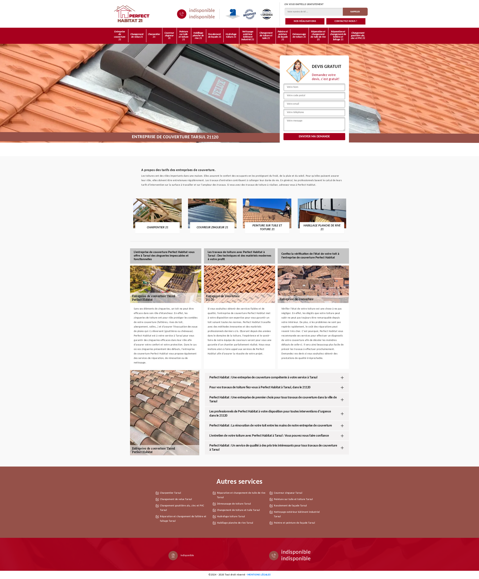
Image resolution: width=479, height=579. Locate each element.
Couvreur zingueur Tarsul (288, 493)
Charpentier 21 (154, 35)
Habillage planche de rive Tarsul (235, 523)
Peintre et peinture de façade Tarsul (294, 523)
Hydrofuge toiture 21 (231, 35)
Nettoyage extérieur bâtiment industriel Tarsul (297, 514)
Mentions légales (259, 574)
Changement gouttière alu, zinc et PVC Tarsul (182, 508)
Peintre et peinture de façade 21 (283, 35)
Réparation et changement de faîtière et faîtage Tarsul (183, 518)
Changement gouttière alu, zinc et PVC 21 (358, 36)
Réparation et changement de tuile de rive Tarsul (241, 495)
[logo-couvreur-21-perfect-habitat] (131, 14)
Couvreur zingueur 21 (169, 36)
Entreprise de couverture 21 (119, 35)
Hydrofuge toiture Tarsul (231, 516)
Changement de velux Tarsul (176, 499)
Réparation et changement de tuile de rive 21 (318, 35)
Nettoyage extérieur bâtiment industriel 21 (247, 35)
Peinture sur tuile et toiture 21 (183, 35)
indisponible (202, 11)
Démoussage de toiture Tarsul (234, 503)
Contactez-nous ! (346, 21)
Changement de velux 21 (137, 35)
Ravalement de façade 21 (214, 35)
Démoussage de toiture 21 (299, 35)
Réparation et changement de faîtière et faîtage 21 (338, 35)
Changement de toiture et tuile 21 (266, 36)
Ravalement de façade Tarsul (290, 505)
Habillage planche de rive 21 (198, 36)
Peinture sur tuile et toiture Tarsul (293, 499)
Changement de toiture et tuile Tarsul (238, 510)
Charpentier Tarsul (170, 493)
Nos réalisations (305, 21)
